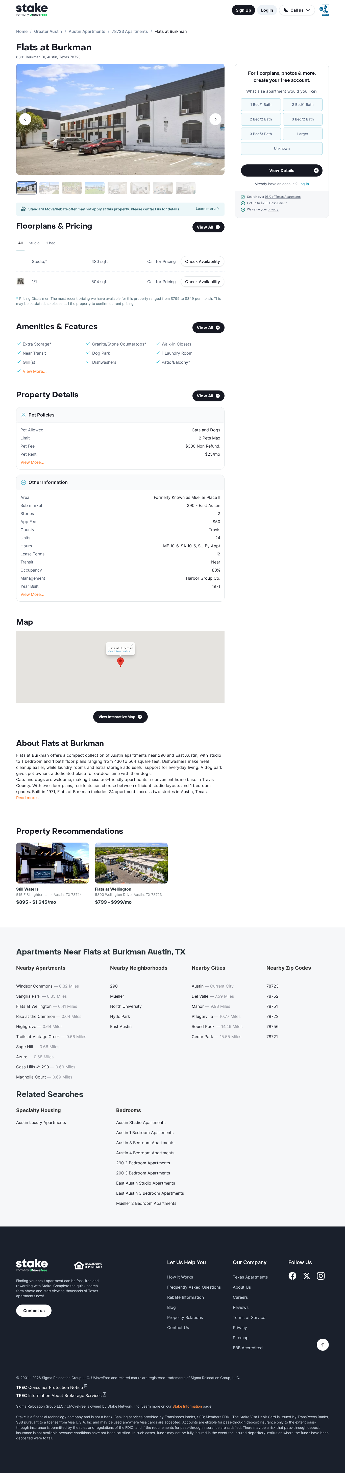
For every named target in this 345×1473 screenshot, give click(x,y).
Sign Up (243, 10)
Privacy (240, 1327)
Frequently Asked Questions (194, 1287)
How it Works (180, 1277)
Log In (267, 10)
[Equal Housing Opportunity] (88, 1265)
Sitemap (241, 1337)
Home (22, 31)
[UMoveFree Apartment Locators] (32, 1265)
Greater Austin (48, 31)
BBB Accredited (248, 1347)
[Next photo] (215, 119)
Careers (240, 1297)
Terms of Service (249, 1317)
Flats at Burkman (54, 47)
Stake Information (187, 1406)
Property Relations (185, 1317)
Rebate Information (185, 1297)
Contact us (34, 1310)
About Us (242, 1287)
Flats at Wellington (113, 889)
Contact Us (178, 1327)
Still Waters (27, 889)
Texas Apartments (250, 1277)
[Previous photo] (25, 119)
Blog (171, 1307)
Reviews (241, 1307)
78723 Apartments (130, 31)
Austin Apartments (87, 31)
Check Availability (202, 261)
